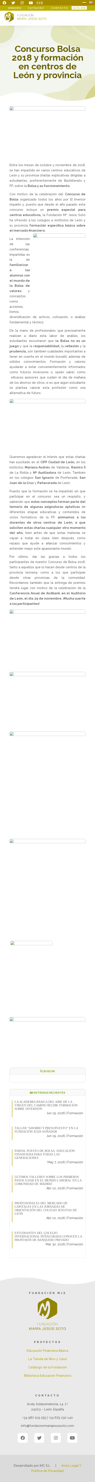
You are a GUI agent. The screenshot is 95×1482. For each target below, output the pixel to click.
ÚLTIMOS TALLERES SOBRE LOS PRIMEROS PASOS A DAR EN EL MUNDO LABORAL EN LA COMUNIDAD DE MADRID (48, 1180)
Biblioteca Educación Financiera (47, 1375)
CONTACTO (59, 8)
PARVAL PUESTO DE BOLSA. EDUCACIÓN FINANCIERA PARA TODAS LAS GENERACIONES (45, 1154)
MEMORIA (15, 8)
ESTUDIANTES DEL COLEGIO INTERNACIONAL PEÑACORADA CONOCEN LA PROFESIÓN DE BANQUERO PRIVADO (48, 1236)
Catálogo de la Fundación (47, 1367)
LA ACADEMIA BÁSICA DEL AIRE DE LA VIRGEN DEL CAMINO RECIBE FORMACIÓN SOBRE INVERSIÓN (46, 1105)
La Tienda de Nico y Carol (47, 1359)
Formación (75, 1113)
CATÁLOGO (36, 8)
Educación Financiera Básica (47, 1350)
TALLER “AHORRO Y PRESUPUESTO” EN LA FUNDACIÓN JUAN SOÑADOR (46, 1129)
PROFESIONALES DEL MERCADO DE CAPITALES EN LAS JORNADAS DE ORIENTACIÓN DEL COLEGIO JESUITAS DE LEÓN (46, 1208)
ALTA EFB (79, 8)
